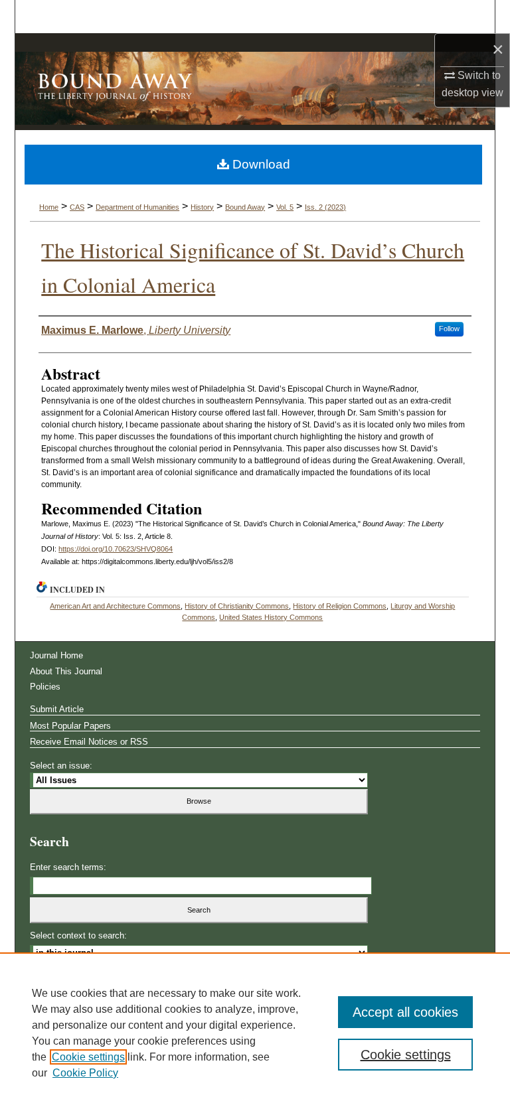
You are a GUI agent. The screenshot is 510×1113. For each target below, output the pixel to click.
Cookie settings (88, 1057)
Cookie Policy (85, 1072)
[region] (255, 1032)
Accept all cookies (405, 1012)
